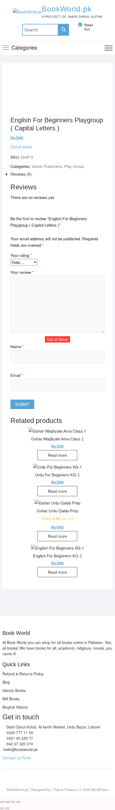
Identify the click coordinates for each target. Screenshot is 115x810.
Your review (22, 272)
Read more (57, 455)
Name (17, 346)
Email (16, 375)
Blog (6, 682)
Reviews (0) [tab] (21, 174)
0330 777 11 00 (19, 732)
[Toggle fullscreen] (7, 802)
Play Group (74, 166)
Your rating (21, 255)
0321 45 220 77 (19, 738)
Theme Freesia (64, 789)
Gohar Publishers (47, 166)
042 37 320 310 (19, 743)
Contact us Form (16, 757)
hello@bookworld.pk (20, 749)
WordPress (99, 789)
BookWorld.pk (67, 9)
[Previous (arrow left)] (2, 808)
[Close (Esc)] (18, 802)
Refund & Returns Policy (23, 673)
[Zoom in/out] (2, 802)
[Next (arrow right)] (7, 808)
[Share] (13, 802)
